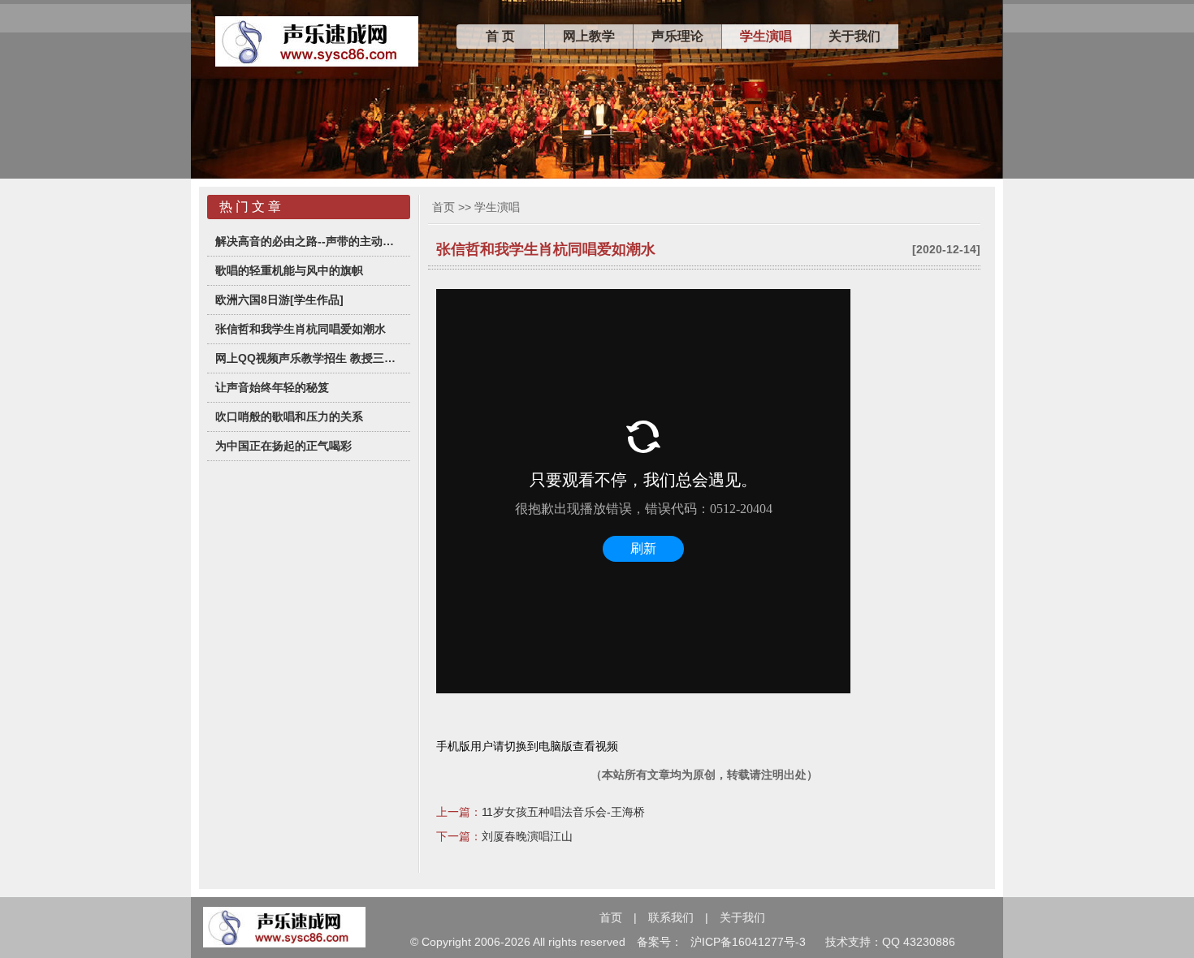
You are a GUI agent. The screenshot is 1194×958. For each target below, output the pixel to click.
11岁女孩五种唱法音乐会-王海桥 (563, 811)
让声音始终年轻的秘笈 (272, 387)
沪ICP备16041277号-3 (748, 941)
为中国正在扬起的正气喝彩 (283, 445)
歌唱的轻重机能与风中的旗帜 (289, 270)
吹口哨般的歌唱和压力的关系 (289, 416)
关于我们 (854, 36)
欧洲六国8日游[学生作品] (279, 299)
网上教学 (589, 36)
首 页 (500, 36)
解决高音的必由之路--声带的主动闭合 (308, 241)
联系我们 (671, 917)
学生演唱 (766, 36)
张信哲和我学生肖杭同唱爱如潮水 (300, 328)
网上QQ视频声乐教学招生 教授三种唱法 (308, 358)
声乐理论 (677, 36)
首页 (443, 207)
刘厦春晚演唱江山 (527, 836)
